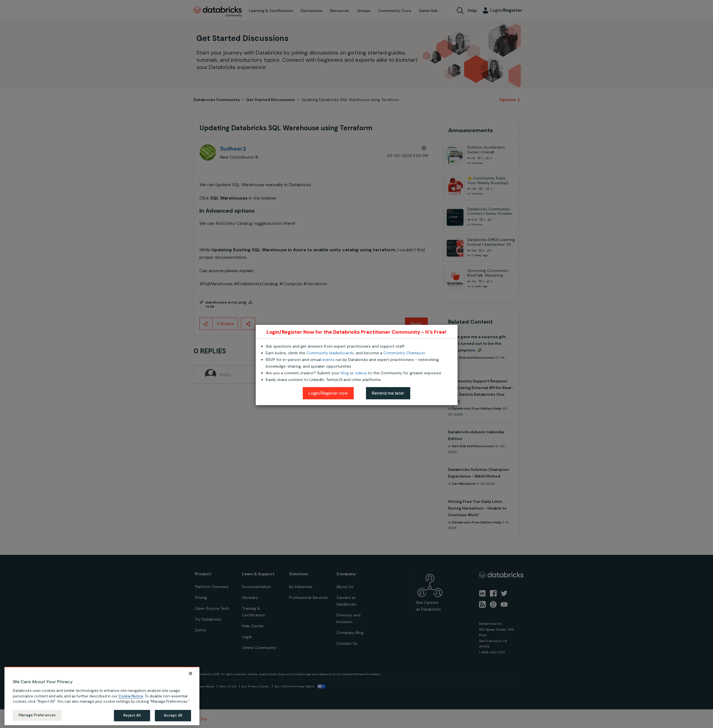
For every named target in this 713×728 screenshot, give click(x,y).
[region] (101, 696)
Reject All (131, 715)
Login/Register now (328, 393)
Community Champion (404, 352)
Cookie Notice (130, 695)
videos (361, 372)
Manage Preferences (37, 715)
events (328, 359)
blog (345, 372)
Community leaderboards (330, 352)
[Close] (190, 673)
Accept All (173, 715)
